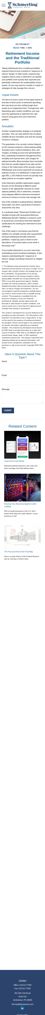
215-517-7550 (25, 985)
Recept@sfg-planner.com (22, 1004)
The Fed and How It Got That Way (18, 552)
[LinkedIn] (22, 1008)
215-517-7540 (25, 988)
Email (4, 375)
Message (6, 389)
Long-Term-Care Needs (14, 461)
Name (4, 361)
